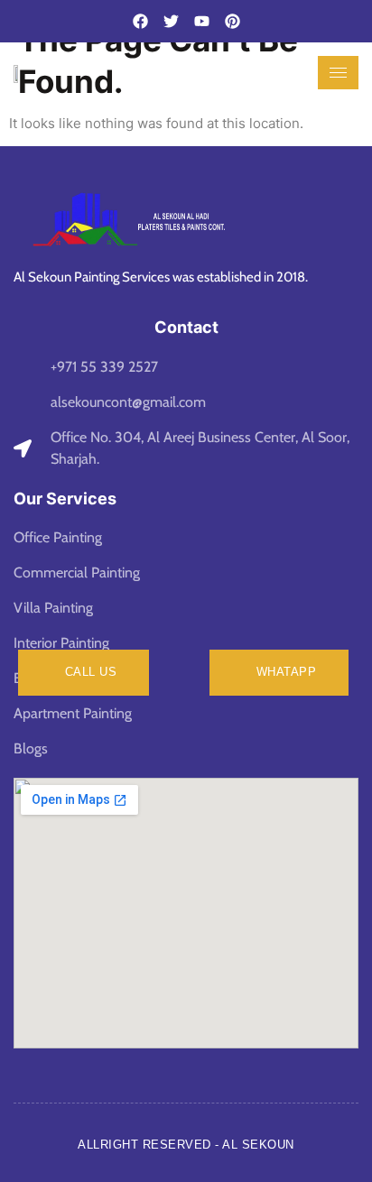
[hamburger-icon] (338, 72)
